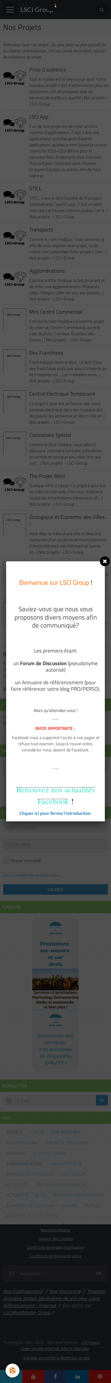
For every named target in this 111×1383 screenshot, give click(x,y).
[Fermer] (105, 561)
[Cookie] (12, 1370)
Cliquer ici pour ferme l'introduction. (55, 813)
